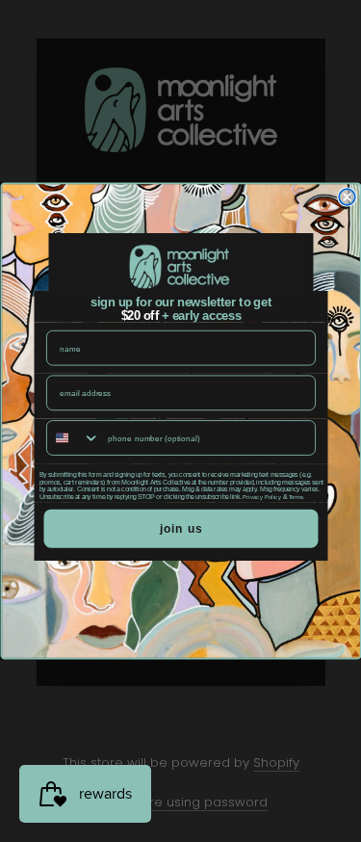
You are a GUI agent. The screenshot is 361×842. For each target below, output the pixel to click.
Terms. (296, 497)
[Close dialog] (347, 197)
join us (180, 528)
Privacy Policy (262, 497)
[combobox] (72, 438)
